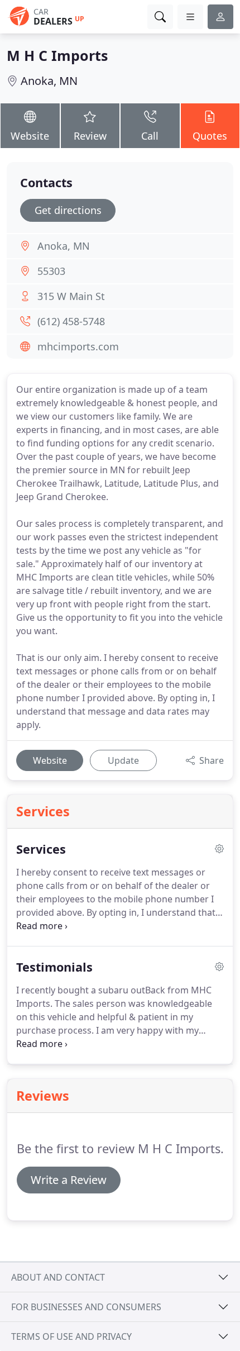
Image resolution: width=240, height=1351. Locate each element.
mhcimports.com (78, 346)
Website (30, 135)
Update (123, 760)
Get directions (68, 210)
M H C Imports (57, 55)
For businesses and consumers (86, 1307)
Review (90, 135)
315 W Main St (71, 296)
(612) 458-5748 (71, 321)
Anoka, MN (49, 80)
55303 (51, 271)
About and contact (58, 1277)
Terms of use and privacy (71, 1336)
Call (150, 135)
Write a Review (69, 1179)
